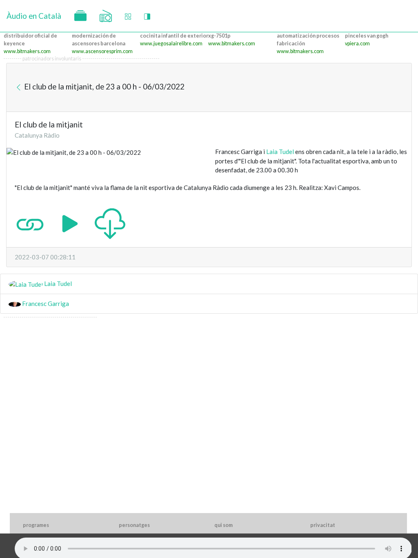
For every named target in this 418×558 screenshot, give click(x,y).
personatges (134, 525)
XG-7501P (219, 36)
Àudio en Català (34, 15)
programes (36, 525)
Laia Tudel (280, 151)
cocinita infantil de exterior (174, 36)
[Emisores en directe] (105, 16)
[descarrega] (110, 223)
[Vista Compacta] (128, 16)
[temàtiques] (80, 16)
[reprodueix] (70, 223)
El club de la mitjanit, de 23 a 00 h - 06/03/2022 (103, 86)
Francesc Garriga (45, 303)
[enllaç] (30, 223)
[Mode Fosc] (147, 16)
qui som (223, 525)
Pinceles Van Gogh (366, 36)
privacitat (322, 525)
